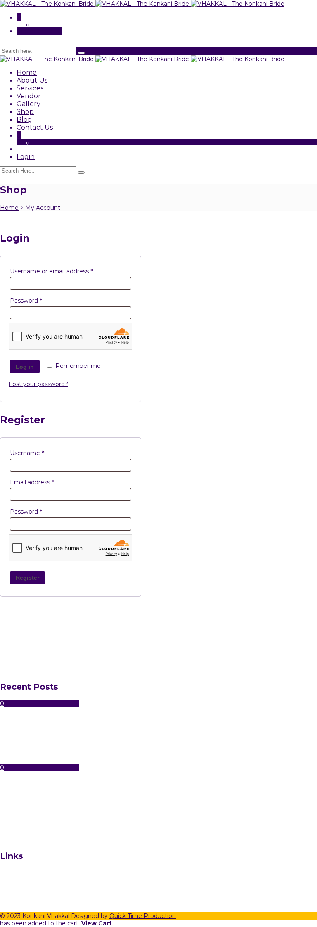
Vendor (29, 96)
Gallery (28, 104)
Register (27, 577)
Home (27, 72)
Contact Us (35, 127)
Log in (25, 366)
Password (39, 300)
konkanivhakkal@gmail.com (40, 760)
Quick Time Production (142, 916)
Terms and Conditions (48, 895)
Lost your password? (38, 384)
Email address (45, 482)
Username (40, 453)
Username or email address (64, 271)
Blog (24, 119)
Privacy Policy (37, 902)
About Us (32, 80)
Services (30, 88)
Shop (25, 112)
